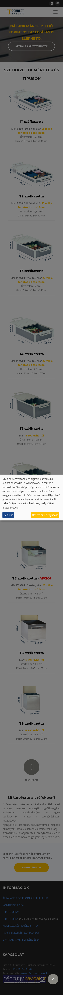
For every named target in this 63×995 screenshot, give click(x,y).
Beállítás (8, 515)
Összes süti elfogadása (45, 515)
